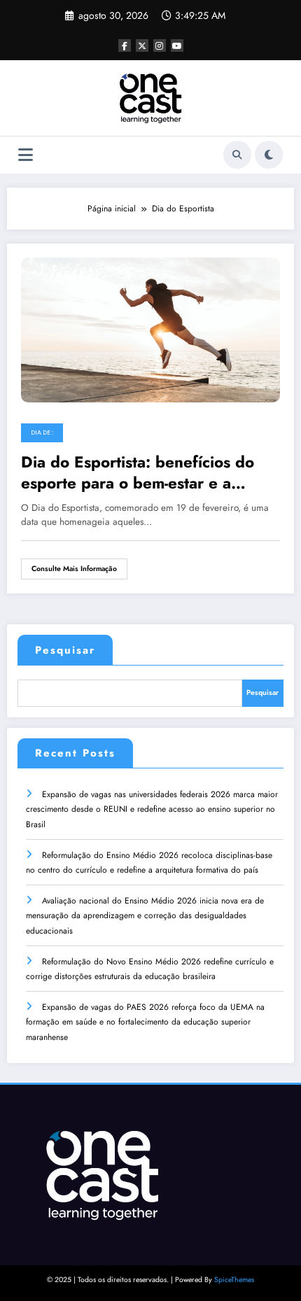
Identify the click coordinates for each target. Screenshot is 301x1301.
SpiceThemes (234, 1279)
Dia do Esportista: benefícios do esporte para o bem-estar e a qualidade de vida (137, 472)
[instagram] (159, 45)
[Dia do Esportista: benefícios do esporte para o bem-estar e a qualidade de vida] (150, 329)
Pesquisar (65, 650)
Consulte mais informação (74, 568)
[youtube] (177, 45)
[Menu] (25, 155)
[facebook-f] (124, 45)
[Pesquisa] (237, 154)
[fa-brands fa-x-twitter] (142, 45)
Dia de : (42, 432)
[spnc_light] (269, 155)
